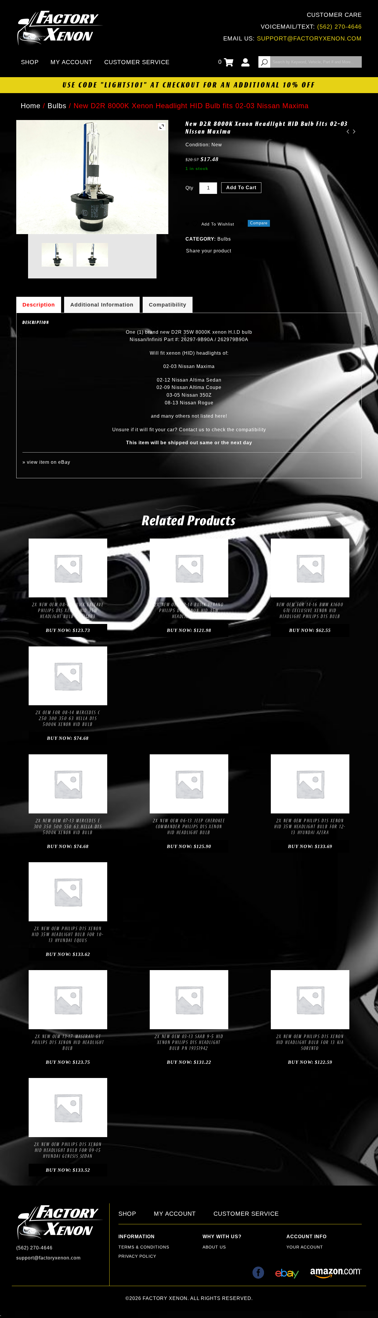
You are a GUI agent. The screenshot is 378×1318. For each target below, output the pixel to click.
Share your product (208, 250)
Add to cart (241, 187)
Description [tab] (38, 305)
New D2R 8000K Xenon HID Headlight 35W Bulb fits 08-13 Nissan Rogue (346, 131)
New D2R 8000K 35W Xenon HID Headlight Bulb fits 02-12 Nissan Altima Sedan (352, 131)
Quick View (88, 591)
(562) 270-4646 (339, 26)
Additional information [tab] (101, 305)
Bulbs (57, 106)
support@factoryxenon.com (309, 38)
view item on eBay (48, 462)
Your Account (304, 1247)
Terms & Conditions (143, 1247)
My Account (71, 62)
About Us (214, 1247)
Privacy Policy (137, 1256)
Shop (30, 62)
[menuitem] (31, 62)
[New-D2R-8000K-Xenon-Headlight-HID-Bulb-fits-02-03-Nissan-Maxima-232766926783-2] (92, 255)
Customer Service (137, 62)
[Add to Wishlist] (61, 591)
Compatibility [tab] (167, 305)
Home (30, 106)
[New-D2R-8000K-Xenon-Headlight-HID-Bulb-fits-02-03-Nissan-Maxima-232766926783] (57, 255)
